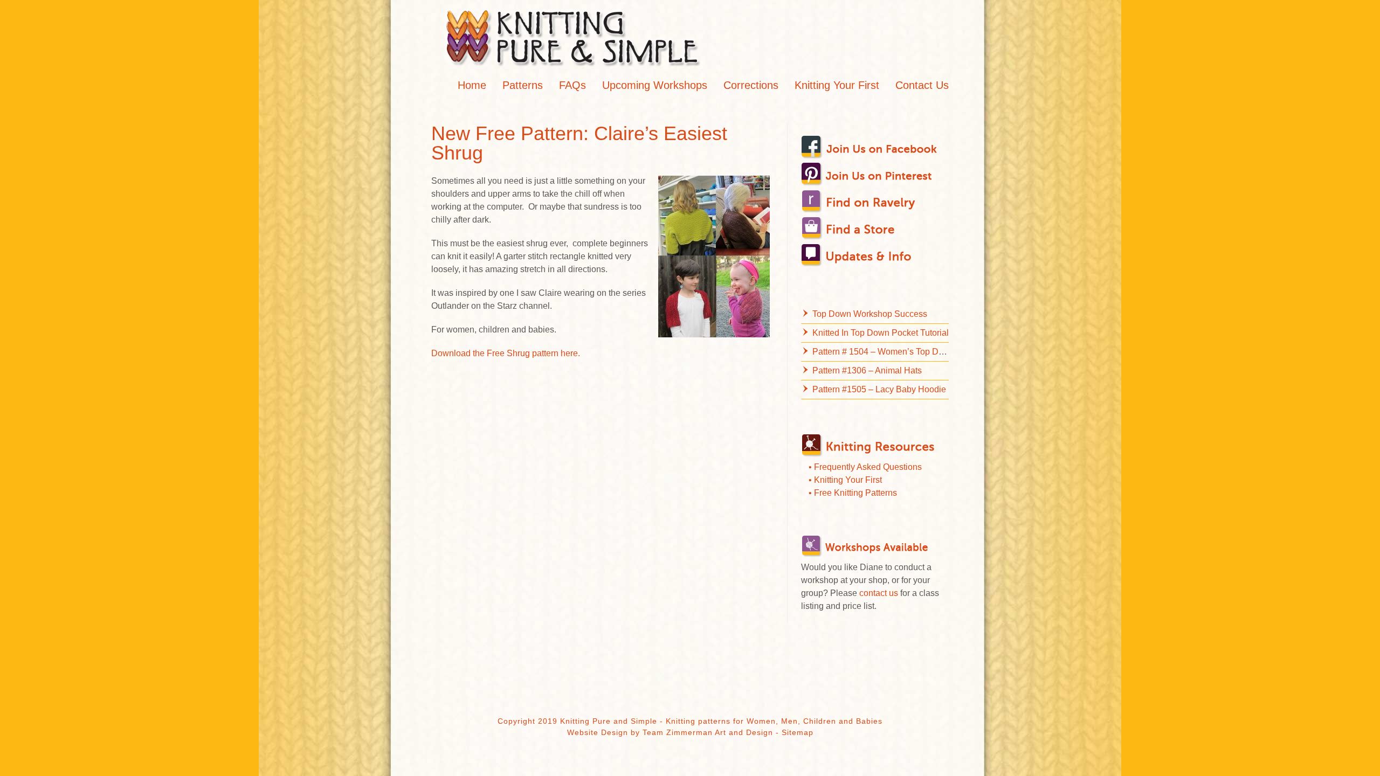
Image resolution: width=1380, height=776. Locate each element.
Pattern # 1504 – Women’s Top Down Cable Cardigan (915, 351)
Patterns (522, 85)
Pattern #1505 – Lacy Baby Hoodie (879, 389)
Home (472, 85)
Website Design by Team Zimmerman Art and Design (670, 732)
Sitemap (797, 732)
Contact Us (922, 85)
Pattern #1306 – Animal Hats (867, 370)
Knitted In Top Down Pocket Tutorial (880, 332)
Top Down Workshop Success (869, 313)
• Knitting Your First (845, 479)
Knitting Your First (837, 85)
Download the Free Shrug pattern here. (505, 353)
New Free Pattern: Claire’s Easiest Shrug (579, 143)
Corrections (750, 85)
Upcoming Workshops (654, 85)
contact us (878, 593)
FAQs (572, 85)
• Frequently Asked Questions (865, 467)
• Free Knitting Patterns (853, 492)
